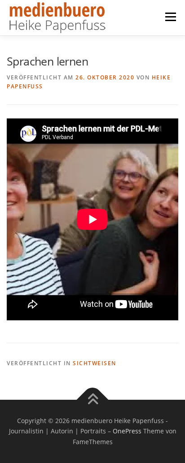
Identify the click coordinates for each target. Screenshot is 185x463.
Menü (170, 17)
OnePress (127, 431)
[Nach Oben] (93, 399)
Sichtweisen (94, 363)
